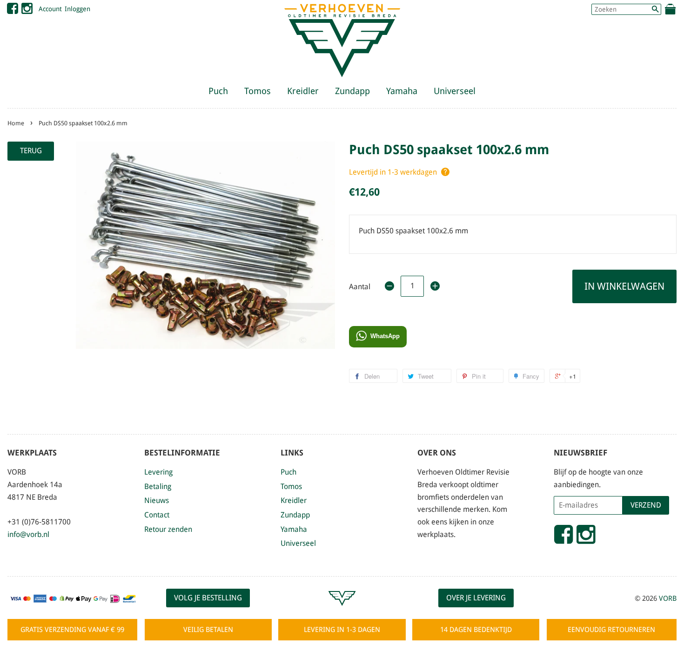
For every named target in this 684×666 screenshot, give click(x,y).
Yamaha (401, 91)
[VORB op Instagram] (27, 10)
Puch (218, 91)
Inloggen (77, 9)
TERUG (31, 150)
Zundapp (352, 91)
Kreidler (303, 91)
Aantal (359, 286)
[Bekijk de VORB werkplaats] (342, 609)
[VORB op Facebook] (12, 10)
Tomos (257, 91)
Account (50, 9)
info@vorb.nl (28, 534)
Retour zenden (168, 529)
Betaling (157, 486)
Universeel (455, 91)
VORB (668, 598)
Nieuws (156, 500)
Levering (158, 472)
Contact (156, 514)
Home (15, 123)
